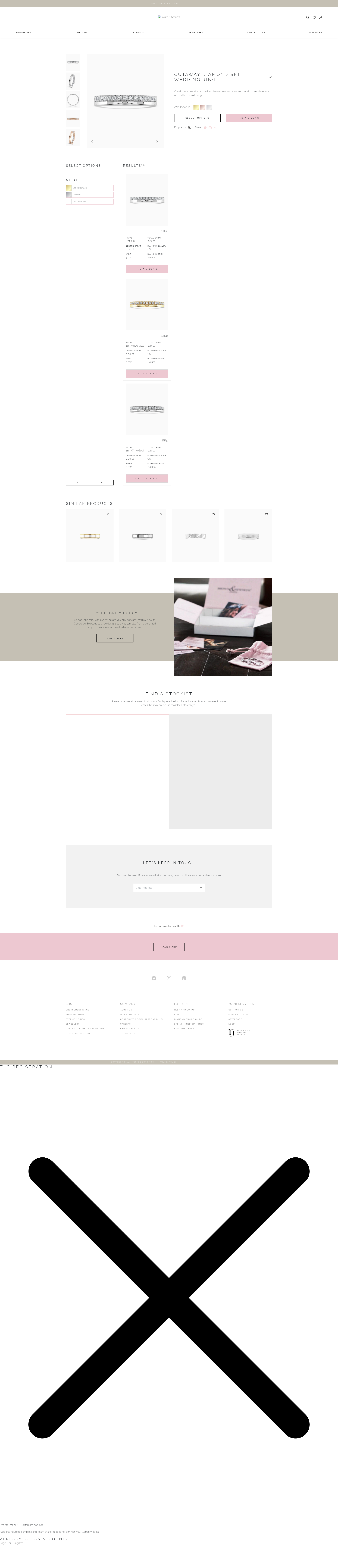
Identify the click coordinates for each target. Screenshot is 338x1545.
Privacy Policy (130, 1029)
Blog (177, 1015)
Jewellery (73, 1024)
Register (18, 1543)
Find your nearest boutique (169, 3)
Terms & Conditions (144, 1062)
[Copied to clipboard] (215, 127)
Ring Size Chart (184, 1029)
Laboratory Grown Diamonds (85, 1029)
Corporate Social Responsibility (142, 1019)
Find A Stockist (239, 1015)
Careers (125, 1024)
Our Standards (130, 1015)
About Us (126, 1010)
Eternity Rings (75, 1019)
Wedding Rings (75, 1015)
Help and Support (186, 1010)
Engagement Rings (77, 1010)
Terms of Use (128, 1033)
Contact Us (236, 1010)
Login (232, 1024)
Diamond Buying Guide (188, 1019)
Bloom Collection (78, 1033)
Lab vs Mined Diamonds (189, 1024)
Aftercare (235, 1019)
